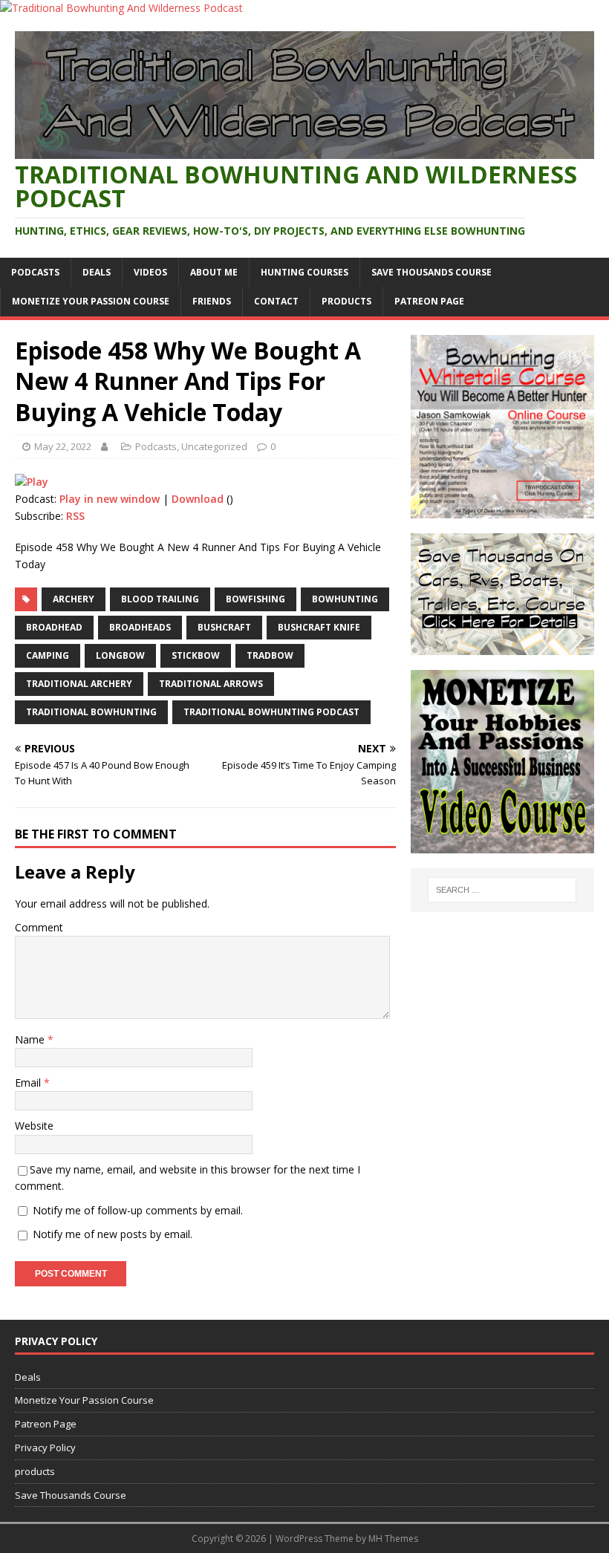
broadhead (54, 627)
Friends (211, 301)
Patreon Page (429, 301)
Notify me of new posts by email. (112, 1234)
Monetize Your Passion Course (90, 301)
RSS (75, 516)
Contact (276, 301)
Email (29, 1082)
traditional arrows (211, 683)
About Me (214, 272)
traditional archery (79, 683)
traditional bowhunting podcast (271, 712)
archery (73, 599)
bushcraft (224, 627)
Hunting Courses (304, 272)
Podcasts (35, 272)
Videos (150, 272)
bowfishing (255, 599)
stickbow (196, 655)
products (346, 301)
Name (31, 1039)
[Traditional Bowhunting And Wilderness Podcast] (121, 8)
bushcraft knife (319, 627)
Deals (96, 272)
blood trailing (160, 599)
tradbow (270, 655)
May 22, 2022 (62, 446)
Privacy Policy (45, 1447)
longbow (120, 655)
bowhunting (345, 599)
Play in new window (109, 499)
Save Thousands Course (431, 272)
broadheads (140, 627)
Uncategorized (214, 446)
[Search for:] (502, 889)
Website (34, 1126)
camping (47, 655)
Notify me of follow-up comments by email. (138, 1210)
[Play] (31, 482)
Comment (39, 927)
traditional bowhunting (91, 712)
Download (198, 499)
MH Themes (393, 1538)
